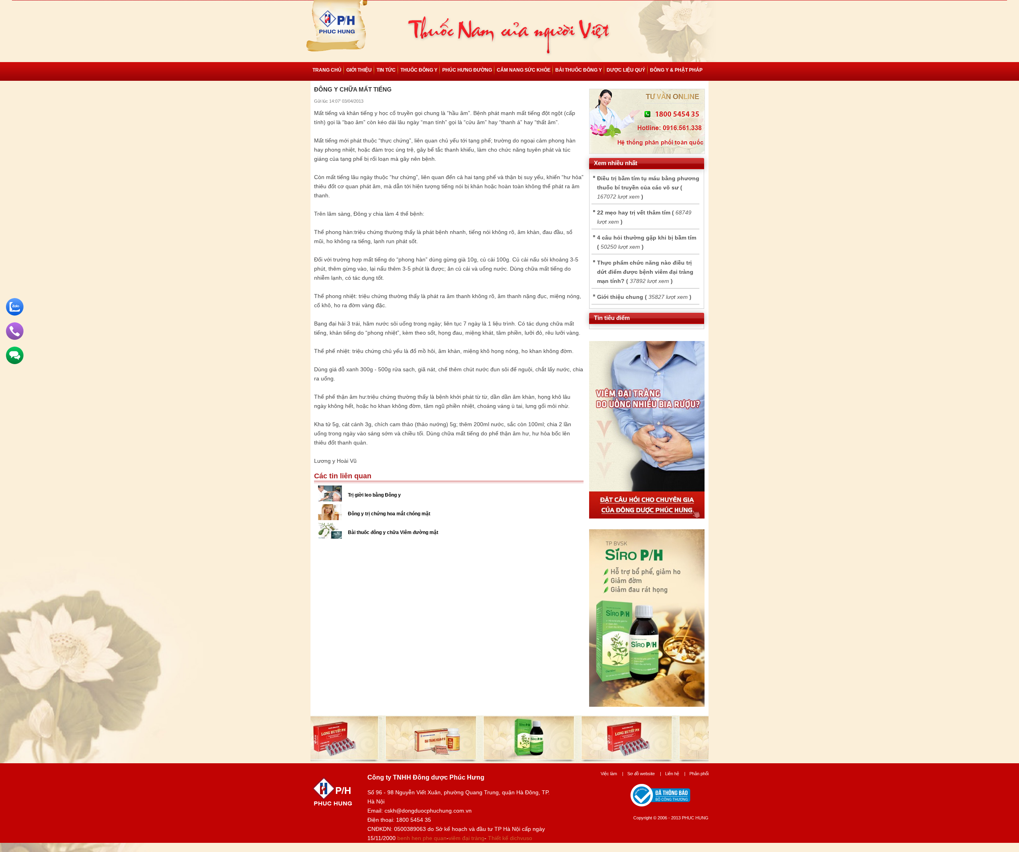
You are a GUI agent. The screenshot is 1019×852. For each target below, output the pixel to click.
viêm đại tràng (466, 838)
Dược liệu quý (626, 70)
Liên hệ (675, 773)
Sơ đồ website (644, 773)
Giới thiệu (359, 70)
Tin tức (386, 70)
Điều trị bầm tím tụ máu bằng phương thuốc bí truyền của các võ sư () (648, 187)
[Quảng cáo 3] (647, 516)
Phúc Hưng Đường (467, 70)
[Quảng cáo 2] (647, 705)
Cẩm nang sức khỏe (523, 70)
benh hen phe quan (422, 838)
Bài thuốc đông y (578, 70)
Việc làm (612, 773)
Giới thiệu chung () (644, 297)
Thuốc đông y (418, 70)
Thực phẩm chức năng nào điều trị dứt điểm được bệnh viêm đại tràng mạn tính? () (645, 271)
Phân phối (699, 773)
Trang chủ (327, 70)
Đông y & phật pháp (676, 70)
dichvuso (521, 838)
